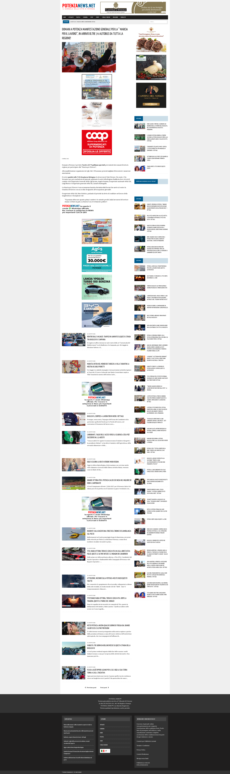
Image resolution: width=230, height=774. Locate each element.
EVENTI (97, 17)
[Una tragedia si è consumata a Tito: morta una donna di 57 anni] (139, 280)
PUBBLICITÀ (123, 17)
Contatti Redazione (143, 754)
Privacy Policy (141, 750)
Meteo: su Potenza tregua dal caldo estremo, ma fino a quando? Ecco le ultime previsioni (157, 511)
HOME (64, 17)
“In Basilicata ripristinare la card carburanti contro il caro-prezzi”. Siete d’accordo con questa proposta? (156, 420)
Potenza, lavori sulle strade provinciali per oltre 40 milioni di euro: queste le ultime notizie (156, 268)
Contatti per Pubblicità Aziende (146, 741)
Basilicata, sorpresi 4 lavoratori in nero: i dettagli (105, 416)
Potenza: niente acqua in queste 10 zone (156, 519)
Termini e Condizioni (143, 745)
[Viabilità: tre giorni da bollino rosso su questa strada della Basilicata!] (73, 654)
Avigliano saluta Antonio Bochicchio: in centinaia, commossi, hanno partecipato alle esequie (156, 430)
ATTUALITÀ (71, 17)
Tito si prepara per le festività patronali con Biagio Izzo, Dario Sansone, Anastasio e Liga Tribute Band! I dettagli (157, 378)
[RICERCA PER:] (158, 21)
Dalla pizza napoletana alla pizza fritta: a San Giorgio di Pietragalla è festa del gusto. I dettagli (157, 217)
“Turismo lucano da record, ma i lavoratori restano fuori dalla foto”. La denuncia (157, 388)
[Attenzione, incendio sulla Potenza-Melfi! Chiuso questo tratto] (73, 586)
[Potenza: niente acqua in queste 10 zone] (139, 523)
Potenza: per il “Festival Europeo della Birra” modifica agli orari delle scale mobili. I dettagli (156, 450)
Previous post (91, 687)
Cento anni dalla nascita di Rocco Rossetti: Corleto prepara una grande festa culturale (157, 481)
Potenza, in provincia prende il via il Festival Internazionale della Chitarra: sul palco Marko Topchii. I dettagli (157, 337)
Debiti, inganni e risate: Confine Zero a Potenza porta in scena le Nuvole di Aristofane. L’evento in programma (156, 238)
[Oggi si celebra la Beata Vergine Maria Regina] (73, 470)
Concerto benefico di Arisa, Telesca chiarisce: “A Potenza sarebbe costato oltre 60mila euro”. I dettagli (156, 491)
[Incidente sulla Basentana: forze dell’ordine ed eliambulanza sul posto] (73, 539)
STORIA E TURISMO (106, 17)
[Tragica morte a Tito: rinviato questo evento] (139, 170)
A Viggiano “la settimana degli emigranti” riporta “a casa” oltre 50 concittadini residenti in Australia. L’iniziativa (157, 358)
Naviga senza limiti (142, 758)
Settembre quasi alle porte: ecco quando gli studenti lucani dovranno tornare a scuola (157, 158)
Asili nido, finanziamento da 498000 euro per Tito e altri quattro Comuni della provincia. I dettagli (157, 575)
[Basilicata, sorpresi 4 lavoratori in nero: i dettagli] (73, 424)
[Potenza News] (79, 6)
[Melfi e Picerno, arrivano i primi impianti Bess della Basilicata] (139, 319)
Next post (103, 687)
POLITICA (78, 17)
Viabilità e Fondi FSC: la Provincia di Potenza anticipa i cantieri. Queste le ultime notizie (156, 368)
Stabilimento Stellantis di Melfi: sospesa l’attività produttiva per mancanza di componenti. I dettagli (157, 148)
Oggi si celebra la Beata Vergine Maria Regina (103, 461)
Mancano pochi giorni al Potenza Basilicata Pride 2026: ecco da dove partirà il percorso (157, 440)
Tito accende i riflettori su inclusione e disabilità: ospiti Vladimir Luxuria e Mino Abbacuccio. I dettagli (157, 594)
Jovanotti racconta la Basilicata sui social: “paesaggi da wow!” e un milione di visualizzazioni (157, 501)
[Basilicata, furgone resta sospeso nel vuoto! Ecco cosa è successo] (139, 544)
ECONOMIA (85, 17)
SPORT (91, 17)
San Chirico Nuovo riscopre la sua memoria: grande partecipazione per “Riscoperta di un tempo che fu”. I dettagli (157, 584)
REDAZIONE (115, 17)
